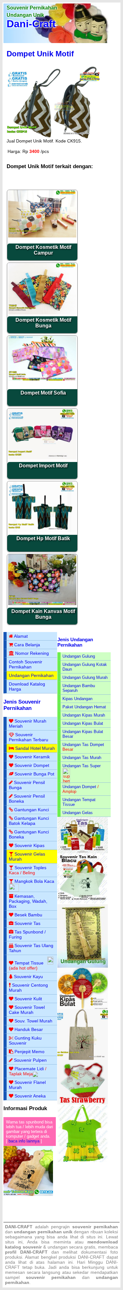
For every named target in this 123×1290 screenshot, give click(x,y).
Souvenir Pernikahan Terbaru (28, 737)
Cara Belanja (27, 644)
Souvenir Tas (27, 923)
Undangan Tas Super (81, 765)
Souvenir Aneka (30, 1095)
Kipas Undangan (77, 698)
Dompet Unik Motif (40, 53)
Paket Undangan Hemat (84, 707)
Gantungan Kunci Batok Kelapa (29, 821)
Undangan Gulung (78, 656)
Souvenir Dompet (32, 765)
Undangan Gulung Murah (85, 677)
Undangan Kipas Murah (83, 715)
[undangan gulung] (82, 966)
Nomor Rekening (32, 653)
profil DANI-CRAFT (26, 1252)
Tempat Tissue (29, 962)
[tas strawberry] (82, 1103)
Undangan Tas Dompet (83, 744)
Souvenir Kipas (29, 845)
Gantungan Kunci (31, 809)
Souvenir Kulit (28, 998)
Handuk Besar (29, 1029)
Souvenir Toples (30, 867)
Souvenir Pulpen (30, 1060)
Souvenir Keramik (32, 756)
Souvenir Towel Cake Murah (27, 1010)
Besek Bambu (28, 914)
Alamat (21, 636)
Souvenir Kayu (28, 976)
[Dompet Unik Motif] (54, 136)
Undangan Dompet (79, 786)
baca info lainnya (24, 1141)
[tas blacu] (82, 903)
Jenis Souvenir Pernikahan (22, 705)
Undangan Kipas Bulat (82, 723)
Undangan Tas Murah (81, 757)
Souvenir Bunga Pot (34, 773)
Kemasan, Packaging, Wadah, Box (28, 901)
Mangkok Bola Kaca (34, 881)
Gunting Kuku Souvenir (25, 1040)
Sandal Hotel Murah (35, 748)
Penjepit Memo (29, 1051)
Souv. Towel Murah (33, 1020)
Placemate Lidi (29, 1068)
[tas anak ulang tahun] (82, 1160)
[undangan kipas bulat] (82, 1007)
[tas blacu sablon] (82, 1058)
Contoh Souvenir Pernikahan (25, 664)
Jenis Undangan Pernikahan (75, 642)
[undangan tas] (82, 852)
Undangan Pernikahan (31, 675)
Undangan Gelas (77, 812)
